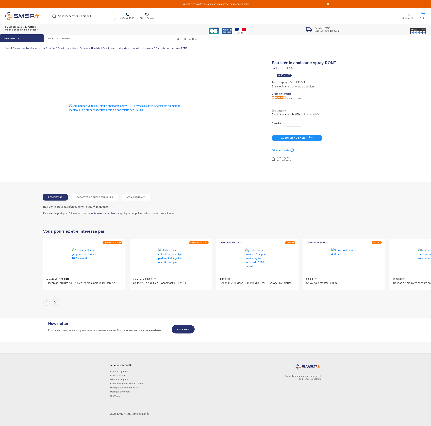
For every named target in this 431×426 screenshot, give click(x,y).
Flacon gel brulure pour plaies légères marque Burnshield (80, 283)
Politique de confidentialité (124, 387)
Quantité (276, 123)
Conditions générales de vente (126, 383)
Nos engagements (120, 371)
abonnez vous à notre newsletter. (142, 330)
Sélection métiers (60, 38)
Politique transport (120, 391)
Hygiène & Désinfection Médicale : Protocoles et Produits (74, 48)
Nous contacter (118, 375)
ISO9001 (115, 395)
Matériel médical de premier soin (30, 48)
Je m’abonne (183, 329)
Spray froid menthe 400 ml (321, 283)
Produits (10, 38)
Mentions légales (119, 379)
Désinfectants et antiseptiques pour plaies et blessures (128, 48)
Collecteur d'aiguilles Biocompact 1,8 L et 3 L (160, 283)
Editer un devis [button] (280, 150)
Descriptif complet (281, 93)
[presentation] (46, 302)
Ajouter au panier (294, 138)
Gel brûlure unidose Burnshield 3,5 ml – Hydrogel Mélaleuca (256, 283)
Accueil (8, 48)
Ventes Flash (186, 39)
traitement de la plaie (103, 213)
